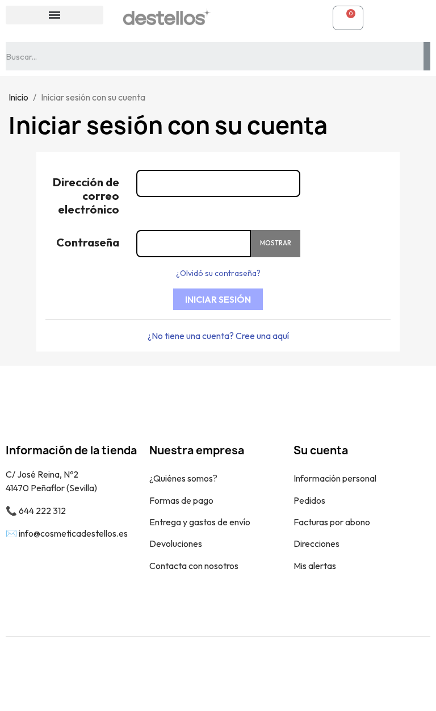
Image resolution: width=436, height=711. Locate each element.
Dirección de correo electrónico (86, 195)
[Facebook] (387, 673)
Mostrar (275, 243)
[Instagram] (413, 673)
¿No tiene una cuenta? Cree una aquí (218, 335)
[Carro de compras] (348, 18)
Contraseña (87, 242)
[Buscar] (427, 56)
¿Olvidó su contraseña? (218, 273)
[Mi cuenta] (238, 18)
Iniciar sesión (218, 299)
